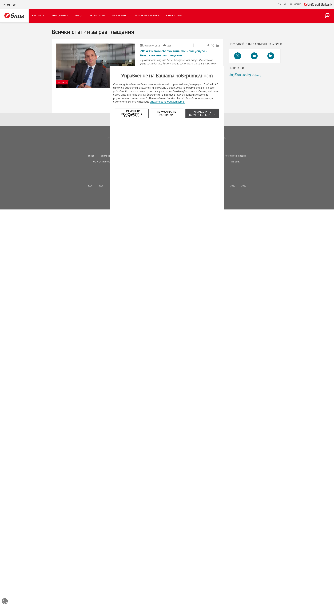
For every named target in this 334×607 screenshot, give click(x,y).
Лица (78, 15)
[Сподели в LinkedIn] (217, 45)
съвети (91, 155)
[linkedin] (270, 55)
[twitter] (237, 55)
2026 (90, 185)
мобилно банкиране (235, 155)
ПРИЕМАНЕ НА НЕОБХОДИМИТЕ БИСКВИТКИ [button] (131, 113)
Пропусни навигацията (259, 4)
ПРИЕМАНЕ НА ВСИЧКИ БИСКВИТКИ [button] (202, 113)
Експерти (38, 15)
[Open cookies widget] (5, 601)
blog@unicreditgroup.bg (245, 75)
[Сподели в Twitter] (212, 45)
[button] (295, 4)
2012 (243, 185)
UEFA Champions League (105, 161)
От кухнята (119, 15)
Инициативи (59, 15)
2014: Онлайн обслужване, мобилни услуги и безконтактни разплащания (173, 53)
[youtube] (254, 55)
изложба (236, 161)
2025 (101, 185)
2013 (232, 185)
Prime (8, 5)
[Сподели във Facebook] (208, 45)
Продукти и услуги (146, 15)
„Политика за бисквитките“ (167, 101)
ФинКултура (174, 15)
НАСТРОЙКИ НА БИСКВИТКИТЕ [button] (167, 113)
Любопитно (97, 15)
